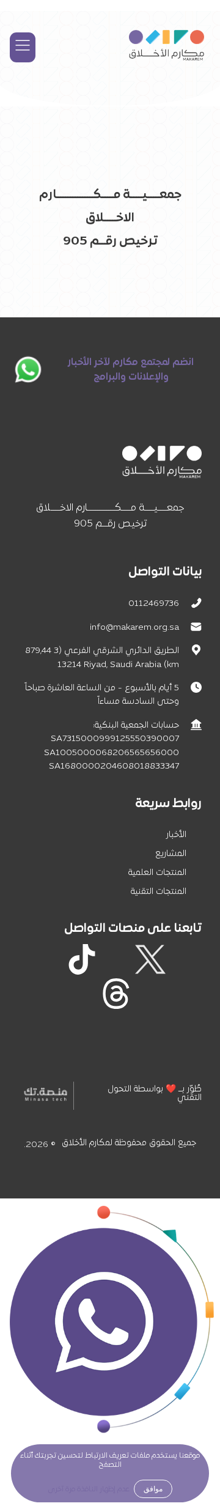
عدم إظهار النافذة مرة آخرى (89, 1489)
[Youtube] (184, 993)
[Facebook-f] (184, 959)
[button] (22, 47)
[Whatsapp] (150, 993)
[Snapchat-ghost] (47, 959)
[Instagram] (116, 959)
